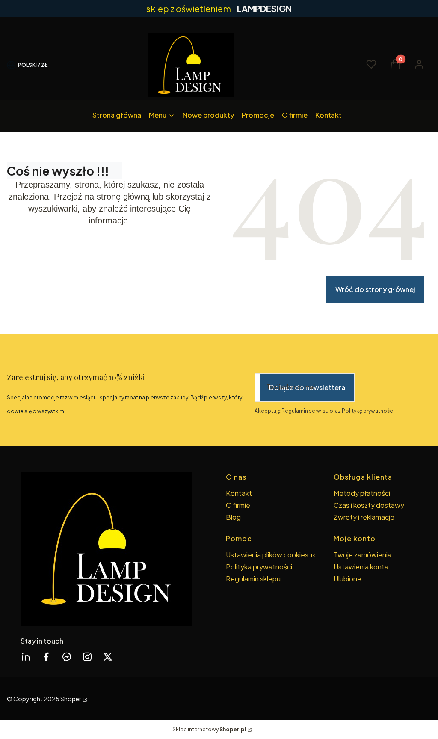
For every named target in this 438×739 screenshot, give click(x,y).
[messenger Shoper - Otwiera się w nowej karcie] (67, 656)
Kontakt (239, 493)
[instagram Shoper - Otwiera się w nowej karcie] (87, 656)
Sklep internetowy (209, 729)
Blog (233, 517)
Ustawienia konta (361, 566)
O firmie (238, 505)
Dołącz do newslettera (307, 387)
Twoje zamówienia (362, 554)
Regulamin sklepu (253, 578)
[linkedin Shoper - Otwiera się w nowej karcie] (26, 656)
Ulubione (347, 578)
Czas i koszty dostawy (369, 505)
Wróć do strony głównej (375, 289)
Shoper (70, 699)
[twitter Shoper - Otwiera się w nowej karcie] (108, 656)
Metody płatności (362, 493)
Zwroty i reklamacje (364, 517)
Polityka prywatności (259, 566)
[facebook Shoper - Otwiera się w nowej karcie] (46, 656)
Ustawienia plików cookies (268, 554)
